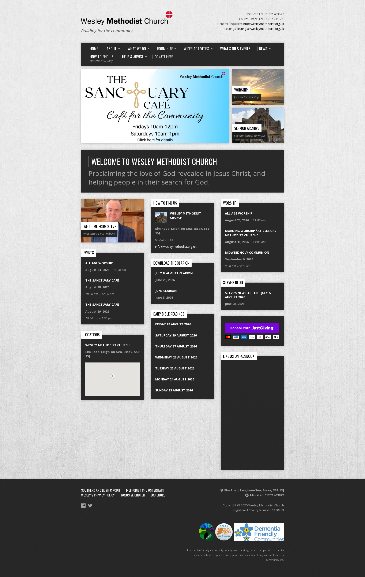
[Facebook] (83, 505)
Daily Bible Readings (168, 314)
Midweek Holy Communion (247, 252)
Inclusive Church (132, 495)
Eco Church (159, 495)
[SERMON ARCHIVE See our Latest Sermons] (258, 141)
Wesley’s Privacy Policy (98, 495)
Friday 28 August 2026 (173, 324)
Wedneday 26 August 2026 (176, 357)
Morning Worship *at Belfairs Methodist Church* (250, 233)
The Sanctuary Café (102, 280)
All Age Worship (238, 213)
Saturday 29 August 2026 (176, 335)
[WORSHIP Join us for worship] (258, 102)
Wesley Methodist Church (107, 345)
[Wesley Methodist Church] (161, 221)
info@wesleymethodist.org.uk (263, 24)
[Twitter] (90, 505)
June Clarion (166, 291)
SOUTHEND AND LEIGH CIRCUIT (100, 490)
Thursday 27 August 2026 (176, 346)
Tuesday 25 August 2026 (174, 368)
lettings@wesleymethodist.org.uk (260, 29)
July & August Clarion (174, 273)
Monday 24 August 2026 (174, 379)
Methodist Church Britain (145, 490)
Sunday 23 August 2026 (174, 390)
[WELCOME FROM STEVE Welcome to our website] (112, 240)
